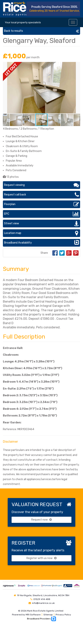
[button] (77, 65)
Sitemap (48, 614)
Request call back (15, 194)
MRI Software (33, 614)
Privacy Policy (63, 614)
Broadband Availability (18, 242)
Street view (11, 223)
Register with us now (39, 558)
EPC (6, 213)
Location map (12, 233)
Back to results (13, 31)
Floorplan (9, 204)
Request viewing (14, 185)
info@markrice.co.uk (43, 603)
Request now (39, 519)
